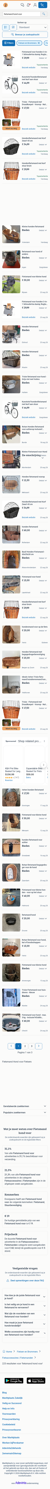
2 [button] (25, 1046)
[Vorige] (11, 1046)
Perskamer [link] (18, 1442)
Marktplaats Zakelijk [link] (12, 1398)
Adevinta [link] (6, 1448)
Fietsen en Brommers (27, 43)
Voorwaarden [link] (9, 1414)
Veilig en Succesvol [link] (12, 1403)
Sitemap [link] (17, 1453)
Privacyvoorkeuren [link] (11, 1429)
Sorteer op (22, 22)
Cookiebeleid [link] (8, 1424)
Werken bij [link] (7, 1442)
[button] (29, 5)
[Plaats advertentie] (42, 5)
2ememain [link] (7, 1453)
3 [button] (31, 1046)
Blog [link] (4, 1392)
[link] (6, 5)
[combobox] (22, 14)
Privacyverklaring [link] (11, 1419)
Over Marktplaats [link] (10, 1437)
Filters (10, 43)
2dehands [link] (16, 1448)
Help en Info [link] (8, 1408)
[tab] (5, 27)
